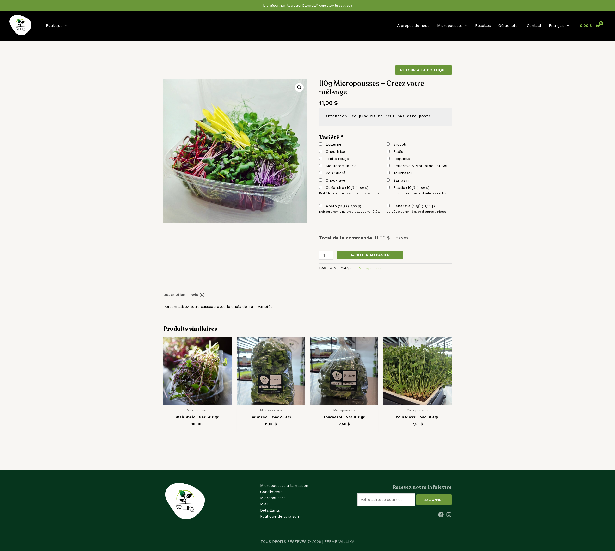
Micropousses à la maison (284, 485)
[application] (65, 25)
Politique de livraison (279, 516)
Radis (398, 151)
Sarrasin (401, 180)
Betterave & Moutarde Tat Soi (420, 166)
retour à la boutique (423, 70)
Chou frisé (335, 151)
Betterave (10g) (414, 206)
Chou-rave (335, 180)
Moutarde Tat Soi (341, 166)
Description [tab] (174, 294)
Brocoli (399, 144)
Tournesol (402, 173)
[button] (299, 87)
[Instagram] (449, 514)
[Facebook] (441, 514)
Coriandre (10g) (347, 187)
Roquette (401, 158)
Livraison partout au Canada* (307, 5)
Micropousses (370, 268)
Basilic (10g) (411, 187)
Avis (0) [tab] (198, 294)
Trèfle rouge (337, 158)
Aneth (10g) (343, 206)
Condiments (271, 492)
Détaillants (270, 510)
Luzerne (333, 144)
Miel (264, 504)
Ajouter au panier (370, 255)
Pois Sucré (335, 173)
